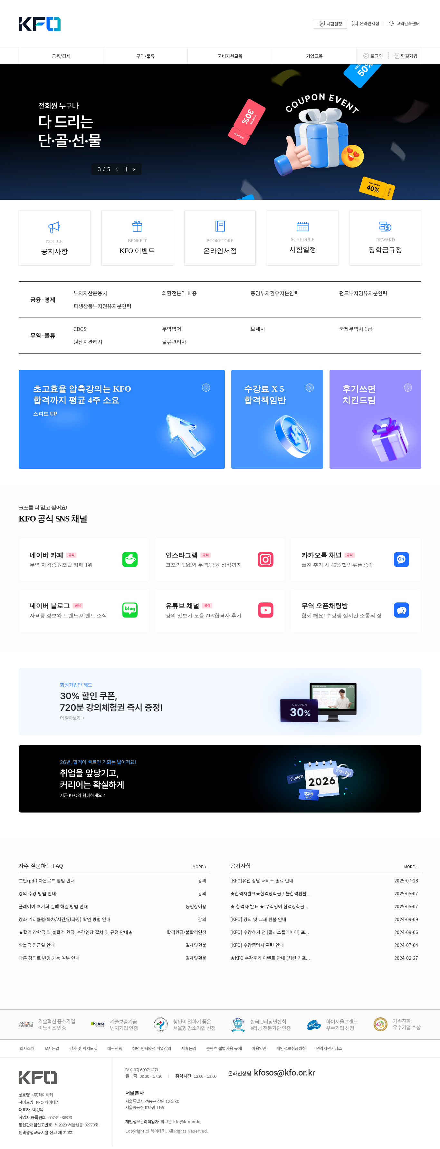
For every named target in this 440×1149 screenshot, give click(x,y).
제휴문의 (188, 1048)
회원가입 (409, 56)
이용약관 (259, 1048)
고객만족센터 (408, 23)
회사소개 (27, 1048)
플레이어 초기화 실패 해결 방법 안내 (53, 906)
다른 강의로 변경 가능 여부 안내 (49, 958)
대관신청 (114, 1048)
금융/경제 (61, 56)
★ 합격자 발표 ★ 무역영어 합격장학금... (269, 906)
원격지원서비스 (329, 1048)
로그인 (376, 56)
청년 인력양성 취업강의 (151, 1048)
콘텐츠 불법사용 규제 (224, 1048)
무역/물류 (145, 56)
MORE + (199, 866)
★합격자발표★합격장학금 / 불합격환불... (270, 893)
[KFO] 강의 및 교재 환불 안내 (258, 919)
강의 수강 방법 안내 (37, 893)
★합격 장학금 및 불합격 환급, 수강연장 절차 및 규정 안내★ (76, 932)
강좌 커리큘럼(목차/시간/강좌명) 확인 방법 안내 (64, 919)
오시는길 (51, 1048)
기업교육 (314, 56)
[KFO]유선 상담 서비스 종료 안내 (261, 880)
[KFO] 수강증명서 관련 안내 (257, 945)
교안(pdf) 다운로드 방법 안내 (47, 880)
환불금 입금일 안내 (37, 945)
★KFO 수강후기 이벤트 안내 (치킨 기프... (270, 958)
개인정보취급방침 (291, 1048)
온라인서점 (369, 23)
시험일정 (334, 24)
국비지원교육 (230, 56)
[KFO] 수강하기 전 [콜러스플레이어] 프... (269, 932)
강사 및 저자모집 (83, 1048)
